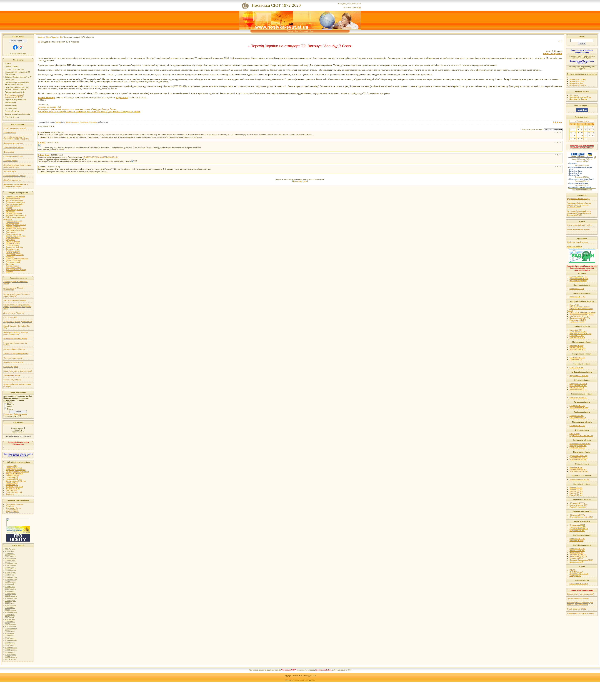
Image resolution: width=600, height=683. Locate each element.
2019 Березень (11, 640)
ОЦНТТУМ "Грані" (577, 367)
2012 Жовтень (10, 558)
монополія (75, 122)
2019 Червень (10, 645)
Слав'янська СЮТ (577, 335)
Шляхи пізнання (9, 132)
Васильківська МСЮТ (578, 386)
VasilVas (58, 122)
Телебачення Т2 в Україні (88, 122)
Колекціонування (12, 266)
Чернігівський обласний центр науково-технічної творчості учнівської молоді (579, 205)
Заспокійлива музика (11, 375)
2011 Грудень (10, 549)
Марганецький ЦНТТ (578, 320)
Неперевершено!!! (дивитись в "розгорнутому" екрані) (15, 185)
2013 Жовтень (10, 570)
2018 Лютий (9, 633)
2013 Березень (11, 563)
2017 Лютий (9, 617)
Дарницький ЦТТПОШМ (579, 574)
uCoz (313, 680)
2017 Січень (10, 615)
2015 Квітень (10, 587)
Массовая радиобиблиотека (14, 300)
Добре (9, 406)
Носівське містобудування (577, 242)
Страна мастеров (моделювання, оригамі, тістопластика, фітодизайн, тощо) (17, 306)
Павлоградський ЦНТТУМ (580, 318)
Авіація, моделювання (14, 200)
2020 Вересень (11, 657)
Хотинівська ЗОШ (13, 488)
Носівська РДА (11, 466)
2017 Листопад (11, 629)
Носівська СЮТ (12, 477)
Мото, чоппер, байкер (14, 210)
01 (61, 37)
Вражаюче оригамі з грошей (14, 176)
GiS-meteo (574, 95)
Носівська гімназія (574, 246)
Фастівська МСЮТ (577, 387)
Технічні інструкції (13, 243)
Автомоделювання (13, 206)
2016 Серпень (10, 610)
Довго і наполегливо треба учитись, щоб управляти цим (17, 166)
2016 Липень (10, 608)
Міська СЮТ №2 (576, 489)
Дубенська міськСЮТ (578, 459)
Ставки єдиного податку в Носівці (580, 613)
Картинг (9, 208)
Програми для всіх (13, 262)
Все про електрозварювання (17, 258)
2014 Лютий (9, 575)
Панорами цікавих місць (13, 143)
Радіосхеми (10, 240)
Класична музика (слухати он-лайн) (17, 371)
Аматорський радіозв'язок (16, 228)
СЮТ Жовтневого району (580, 307)
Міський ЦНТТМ (576, 467)
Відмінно (10, 404)
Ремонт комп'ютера (13, 234)
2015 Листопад (11, 598)
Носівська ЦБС (12, 483)
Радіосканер (10, 232)
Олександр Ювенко (13, 508)
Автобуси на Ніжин (577, 81)
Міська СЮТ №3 (576, 491)
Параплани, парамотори (15, 202)
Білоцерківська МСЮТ (578, 384)
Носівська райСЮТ (577, 551)
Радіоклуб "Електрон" (578, 507)
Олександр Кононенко (14, 504)
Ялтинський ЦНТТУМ (578, 280)
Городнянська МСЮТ (578, 554)
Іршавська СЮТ (576, 359)
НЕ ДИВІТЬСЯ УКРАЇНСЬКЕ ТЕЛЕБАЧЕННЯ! (100, 157)
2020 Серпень (10, 654)
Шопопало (10, 494)
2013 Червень (10, 568)
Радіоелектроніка (12, 223)
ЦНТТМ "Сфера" (576, 572)
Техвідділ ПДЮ (575, 576)
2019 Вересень (11, 647)
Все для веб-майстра (14, 247)
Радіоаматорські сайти (15, 230)
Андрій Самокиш (12, 512)
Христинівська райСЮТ (579, 529)
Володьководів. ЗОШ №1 (16, 481)
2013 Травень (10, 565)
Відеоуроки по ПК (13, 238)
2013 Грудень (10, 572)
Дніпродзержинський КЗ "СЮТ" (582, 314)
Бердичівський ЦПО (577, 349)
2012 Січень (10, 551)
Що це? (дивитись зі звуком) (14, 128)
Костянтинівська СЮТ (578, 332)
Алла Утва (10, 506)
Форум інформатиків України (578, 229)
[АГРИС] (41, 148)
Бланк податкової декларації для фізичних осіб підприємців (580, 603)
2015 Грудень (10, 601)
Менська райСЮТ (577, 558)
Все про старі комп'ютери (16, 236)
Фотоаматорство (12, 249)
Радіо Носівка (11, 490)
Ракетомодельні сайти (14, 204)
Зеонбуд (68, 122)
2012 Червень (10, 556)
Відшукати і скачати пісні (13, 362)
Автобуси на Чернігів (578, 85)
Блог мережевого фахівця (16, 270)
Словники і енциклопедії (12, 358)
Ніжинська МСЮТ (576, 552)
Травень (54, 37)
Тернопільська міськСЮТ (580, 479)
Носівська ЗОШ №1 (14, 479)
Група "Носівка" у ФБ (14, 492)
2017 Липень (10, 622)
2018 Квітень (10, 636)
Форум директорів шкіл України (579, 225)
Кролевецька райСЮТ (578, 469)
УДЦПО (573, 570)
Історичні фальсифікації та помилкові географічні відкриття (16, 138)
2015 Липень (10, 591)
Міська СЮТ (574, 305)
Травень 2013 (582, 121)
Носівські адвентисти (14, 486)
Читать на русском (552, 53)
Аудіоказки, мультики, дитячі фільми (17, 322)
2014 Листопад (11, 579)
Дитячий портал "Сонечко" (13, 313)
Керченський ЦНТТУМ (578, 277)
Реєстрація (304, 31)
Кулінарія (9, 271)
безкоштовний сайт (300, 680)
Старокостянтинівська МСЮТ (581, 517)
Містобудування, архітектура (17, 471)
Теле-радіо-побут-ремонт (16, 225)
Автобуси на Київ (576, 83)
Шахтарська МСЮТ (577, 337)
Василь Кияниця (46, 97)
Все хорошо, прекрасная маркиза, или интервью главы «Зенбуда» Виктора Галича (77, 109)
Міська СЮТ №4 (576, 493)
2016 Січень (10, 603)
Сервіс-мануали (12, 245)
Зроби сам (10, 256)
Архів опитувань (20, 414)
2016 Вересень (11, 612)
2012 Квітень (10, 554)
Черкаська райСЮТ (577, 525)
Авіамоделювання (13, 198)
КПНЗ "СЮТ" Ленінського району (583, 312)
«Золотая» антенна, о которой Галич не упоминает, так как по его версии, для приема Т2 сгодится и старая (89, 111)
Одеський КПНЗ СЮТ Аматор (581, 436)
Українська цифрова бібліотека (15, 353)
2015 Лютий (9, 584)
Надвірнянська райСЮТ (579, 376)
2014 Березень (11, 577)
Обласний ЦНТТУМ (577, 297)
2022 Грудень (10, 659)
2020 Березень (11, 650)
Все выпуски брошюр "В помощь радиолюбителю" (16, 295)
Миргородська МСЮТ (578, 446)
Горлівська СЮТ (576, 330)
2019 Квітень (10, 643)
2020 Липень (10, 652)
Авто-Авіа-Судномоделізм (16, 215)
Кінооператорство (13, 251)
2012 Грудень (10, 561)
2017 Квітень (10, 619)
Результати (7, 414)
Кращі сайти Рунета (13, 268)
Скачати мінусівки (10, 367)
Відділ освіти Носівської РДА (578, 199)
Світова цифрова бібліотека (14, 349)
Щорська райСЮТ (577, 562)
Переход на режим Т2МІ (49, 107)
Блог (296, 31)
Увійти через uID (18, 41)
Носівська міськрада (14, 468)
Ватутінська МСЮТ (577, 531)
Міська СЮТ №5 (576, 495)
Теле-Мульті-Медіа (13, 226)
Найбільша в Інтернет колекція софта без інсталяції (15, 333)
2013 (48, 37)
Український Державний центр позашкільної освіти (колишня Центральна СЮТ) (579, 213)
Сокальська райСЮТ (578, 417)
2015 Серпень (10, 594)
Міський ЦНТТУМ (576, 346)
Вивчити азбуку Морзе (12, 380)
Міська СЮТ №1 (576, 487)
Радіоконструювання (14, 221)
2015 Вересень (11, 596)
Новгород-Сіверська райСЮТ (581, 560)
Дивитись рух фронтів (578, 99)
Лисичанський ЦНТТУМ (579, 407)
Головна (290, 31)
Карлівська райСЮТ (577, 447)
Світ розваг (10, 264)
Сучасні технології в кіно (13, 156)
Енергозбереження (13, 260)
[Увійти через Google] (20, 47)
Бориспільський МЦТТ (578, 389)
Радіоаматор (122, 97)
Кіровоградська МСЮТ (578, 397)
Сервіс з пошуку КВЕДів (576, 609)
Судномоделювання (14, 213)
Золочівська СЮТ (577, 416)
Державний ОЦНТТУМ (578, 456)
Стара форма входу (18, 53)
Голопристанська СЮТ (579, 505)
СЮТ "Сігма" (575, 434)
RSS (359, 7)
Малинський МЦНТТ (578, 347)
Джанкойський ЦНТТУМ (579, 279)
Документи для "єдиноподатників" (580, 594)
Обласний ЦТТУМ (577, 289)
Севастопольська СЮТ (579, 584)
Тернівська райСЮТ (577, 322)
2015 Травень (10, 589)
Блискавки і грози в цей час (580, 97)
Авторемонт (10, 211)
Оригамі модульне (13, 253)
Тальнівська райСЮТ (578, 527)
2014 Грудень (10, 582)
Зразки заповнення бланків (578, 598)
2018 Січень (10, 631)
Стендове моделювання (15, 196)
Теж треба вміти (9, 171)
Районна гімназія (12, 475)
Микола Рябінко (12, 510)
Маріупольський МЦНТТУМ (580, 334)
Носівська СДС (12, 485)
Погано (10, 409)
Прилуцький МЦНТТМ (578, 556)
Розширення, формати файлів (15, 338)
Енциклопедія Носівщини (15, 470)
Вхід (311, 31)
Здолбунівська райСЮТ (579, 457)
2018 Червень (10, 638)
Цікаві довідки (8, 152)
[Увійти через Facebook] (15, 47)
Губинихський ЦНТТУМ (579, 316)
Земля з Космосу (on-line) (13, 147)
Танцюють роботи (10, 161)
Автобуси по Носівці (577, 79)
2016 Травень (10, 605)
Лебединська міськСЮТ (579, 471)
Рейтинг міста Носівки (14, 473)
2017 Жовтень (10, 626)
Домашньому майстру (15, 255)
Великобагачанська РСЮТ (580, 444)
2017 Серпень (10, 624)
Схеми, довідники (13, 241)
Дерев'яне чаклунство (12, 180)
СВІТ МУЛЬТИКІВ (10, 317)
